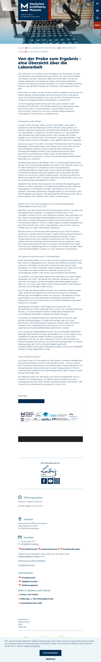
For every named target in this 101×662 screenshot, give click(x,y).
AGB (20, 624)
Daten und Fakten (29, 594)
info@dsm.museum (30, 544)
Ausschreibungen (71, 549)
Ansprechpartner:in (50, 549)
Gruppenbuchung (26, 565)
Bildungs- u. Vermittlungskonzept (37, 599)
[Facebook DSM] (44, 483)
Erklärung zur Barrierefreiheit (31, 561)
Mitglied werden (29, 581)
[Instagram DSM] (57, 483)
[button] (97, 25)
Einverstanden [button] (50, 653)
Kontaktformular (29, 549)
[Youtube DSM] (51, 483)
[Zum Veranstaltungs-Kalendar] (97, 10)
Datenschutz (24, 622)
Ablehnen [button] (50, 659)
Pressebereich (28, 577)
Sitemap (22, 627)
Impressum (23, 619)
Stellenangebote (29, 585)
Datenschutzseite (32, 646)
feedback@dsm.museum (29, 556)
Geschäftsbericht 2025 (31, 603)
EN (97, 3)
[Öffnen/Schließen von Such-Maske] (97, 18)
